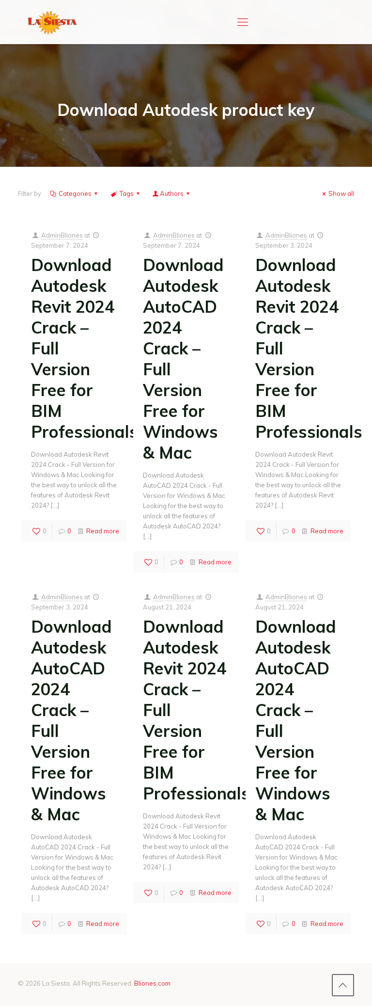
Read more (102, 531)
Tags (127, 193)
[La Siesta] (52, 22)
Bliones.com (152, 983)
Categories (75, 193)
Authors (172, 193)
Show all (341, 193)
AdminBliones (62, 235)
